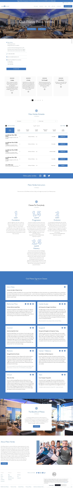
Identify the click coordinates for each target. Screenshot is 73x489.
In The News (2, 479)
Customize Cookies (51, 485)
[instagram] (40, 176)
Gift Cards (53, 6)
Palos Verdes (66, 2)
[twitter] (49, 176)
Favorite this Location (37, 25)
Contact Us (19, 478)
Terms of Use (13, 486)
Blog (9, 474)
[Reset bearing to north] (72, 43)
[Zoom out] (72, 41)
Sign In (71, 2)
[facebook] (45, 176)
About (46, 6)
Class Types (36, 6)
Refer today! (53, 0)
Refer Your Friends (11, 478)
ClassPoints (10, 479)
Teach (49, 6)
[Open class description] (19, 136)
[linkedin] (42, 472)
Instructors (41, 6)
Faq (17, 476)
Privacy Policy (28, 486)
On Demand (59, 6)
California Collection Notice (38, 486)
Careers (2, 476)
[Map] (36, 56)
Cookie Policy (21, 486)
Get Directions (16, 68)
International (2, 481)
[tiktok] (44, 472)
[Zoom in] (72, 40)
